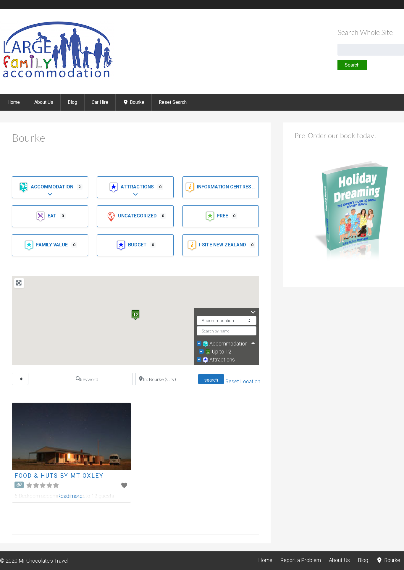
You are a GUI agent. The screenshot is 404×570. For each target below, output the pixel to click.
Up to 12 (221, 351)
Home (13, 102)
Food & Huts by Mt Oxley (59, 475)
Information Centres (224, 187)
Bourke (136, 102)
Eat (53, 216)
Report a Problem (300, 560)
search (214, 380)
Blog (72, 102)
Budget (138, 245)
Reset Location (242, 381)
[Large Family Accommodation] (57, 78)
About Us (43, 102)
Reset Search (173, 102)
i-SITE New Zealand (223, 245)
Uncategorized (138, 216)
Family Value (52, 245)
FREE (223, 216)
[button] (135, 314)
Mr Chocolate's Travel (43, 561)
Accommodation (53, 187)
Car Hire (100, 102)
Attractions (138, 187)
